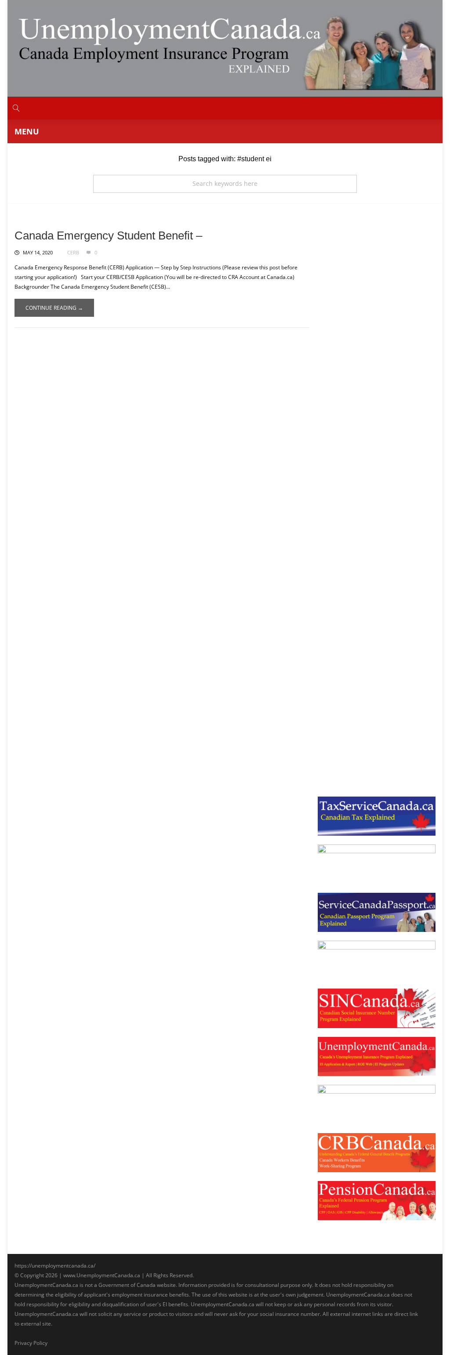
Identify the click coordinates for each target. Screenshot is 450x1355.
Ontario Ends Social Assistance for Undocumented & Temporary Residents (373, 657)
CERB (73, 252)
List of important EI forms (361, 349)
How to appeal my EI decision (366, 434)
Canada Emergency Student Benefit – (108, 235)
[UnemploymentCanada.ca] (225, 47)
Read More (347, 317)
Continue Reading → (54, 308)
